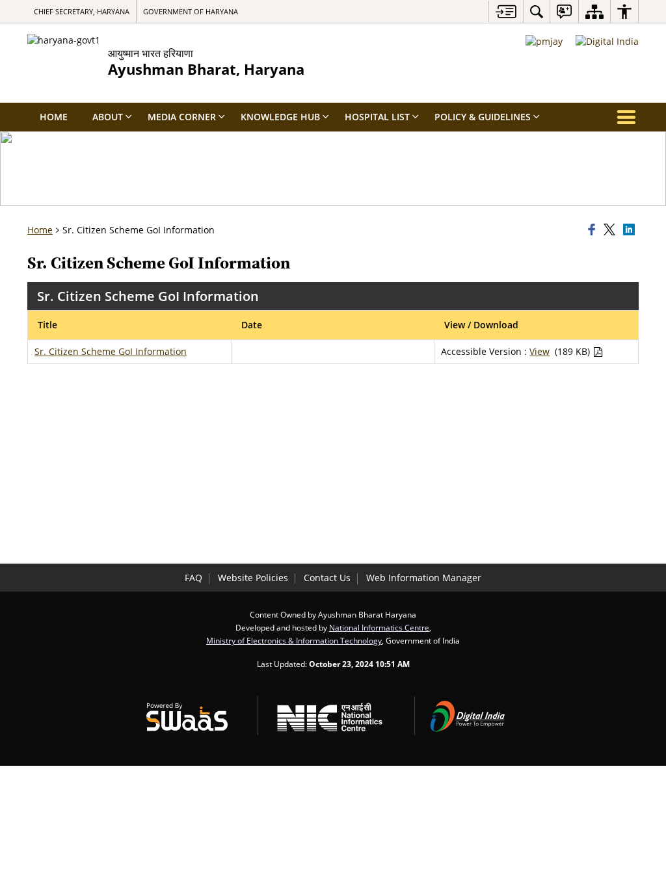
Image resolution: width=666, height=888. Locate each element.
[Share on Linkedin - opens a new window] (631, 230)
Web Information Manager (423, 577)
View (539, 351)
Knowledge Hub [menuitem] (280, 117)
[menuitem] (537, 11)
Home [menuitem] (54, 117)
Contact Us (327, 577)
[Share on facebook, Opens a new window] (594, 230)
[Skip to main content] (505, 11)
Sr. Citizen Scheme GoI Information (110, 351)
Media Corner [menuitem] (182, 117)
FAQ (193, 577)
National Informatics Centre (379, 627)
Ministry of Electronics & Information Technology (294, 640)
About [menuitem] (107, 117)
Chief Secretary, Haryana (81, 11)
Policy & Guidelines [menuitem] (482, 117)
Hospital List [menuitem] (377, 117)
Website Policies (253, 577)
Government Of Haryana (190, 11)
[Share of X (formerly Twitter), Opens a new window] (611, 230)
